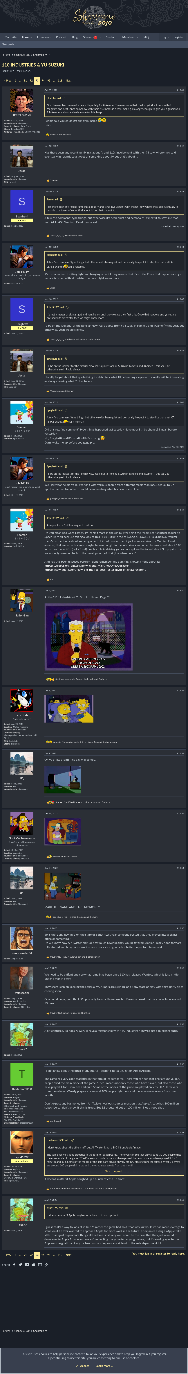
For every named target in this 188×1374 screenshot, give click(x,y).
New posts (8, 44)
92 (31, 81)
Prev (8, 81)
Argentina (17, 853)
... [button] (20, 81)
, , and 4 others (75, 339)
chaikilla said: (54, 98)
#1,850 (180, 591)
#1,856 (180, 968)
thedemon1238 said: (58, 1140)
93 (37, 81)
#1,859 (180, 1132)
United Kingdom (20, 727)
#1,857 (180, 1024)
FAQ (146, 37)
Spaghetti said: (55, 255)
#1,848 (180, 458)
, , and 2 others (80, 679)
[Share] (174, 90)
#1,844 (180, 247)
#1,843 (180, 192)
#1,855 (180, 928)
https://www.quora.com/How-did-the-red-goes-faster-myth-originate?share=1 (95, 569)
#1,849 (180, 510)
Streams (90, 37)
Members (128, 37)
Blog (75, 37)
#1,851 (180, 690)
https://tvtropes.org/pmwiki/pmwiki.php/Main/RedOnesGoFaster (86, 565)
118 (60, 81)
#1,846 (180, 351)
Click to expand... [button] (114, 1171)
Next (68, 81)
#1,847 (180, 402)
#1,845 (180, 299)
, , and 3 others (75, 917)
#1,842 (180, 146)
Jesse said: (53, 199)
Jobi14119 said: (56, 307)
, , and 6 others (82, 802)
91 (25, 81)
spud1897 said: (55, 1208)
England (16, 1169)
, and (66, 235)
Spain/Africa (18, 439)
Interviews (43, 37)
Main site (11, 37)
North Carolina (19, 1001)
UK (14, 787)
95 (48, 81)
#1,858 (180, 1064)
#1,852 (180, 753)
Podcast (61, 37)
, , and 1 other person (85, 742)
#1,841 (180, 90)
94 (42, 81)
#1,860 (180, 1200)
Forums (27, 37)
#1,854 (180, 868)
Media (110, 37)
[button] (100, 37)
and (60, 135)
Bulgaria (16, 1098)
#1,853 (180, 813)
